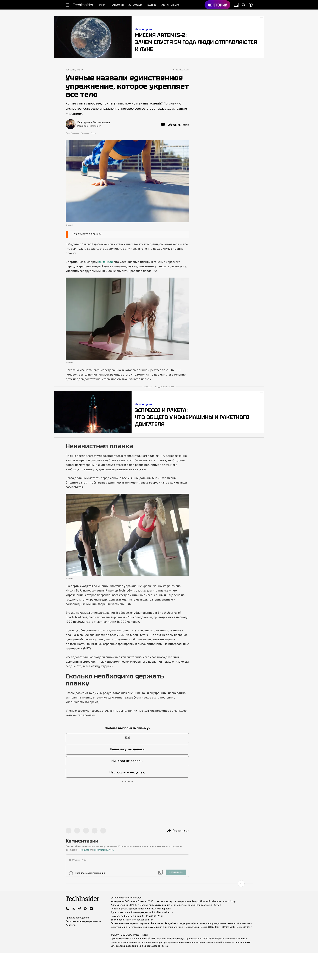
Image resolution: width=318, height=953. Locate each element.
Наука (80, 70)
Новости (70, 70)
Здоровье (75, 133)
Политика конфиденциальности (83, 921)
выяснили (105, 262)
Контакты (71, 925)
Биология (85, 133)
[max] (91, 908)
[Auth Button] (251, 5)
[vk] (73, 908)
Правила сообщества (77, 917)
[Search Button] (244, 5)
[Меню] (67, 5)
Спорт (93, 133)
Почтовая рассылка (236, 5)
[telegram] (79, 908)
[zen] (85, 908)
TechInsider (83, 4)
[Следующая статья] (159, 883)
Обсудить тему (178, 124)
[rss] (67, 908)
